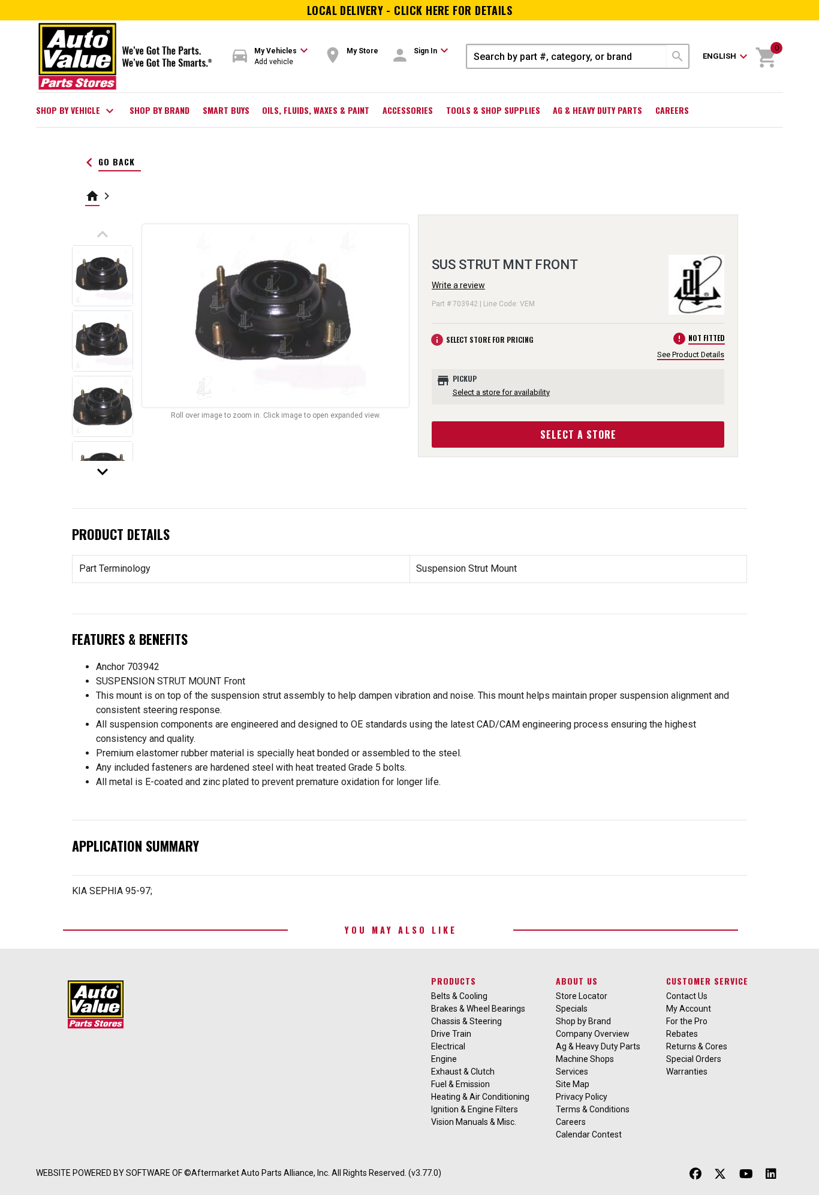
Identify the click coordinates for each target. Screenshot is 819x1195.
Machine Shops (585, 1059)
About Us (577, 980)
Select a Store (578, 434)
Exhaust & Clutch (463, 1071)
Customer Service (707, 980)
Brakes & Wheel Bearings (478, 1008)
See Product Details (690, 354)
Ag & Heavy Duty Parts (597, 110)
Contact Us (686, 996)
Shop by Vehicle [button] (76, 111)
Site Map (572, 1084)
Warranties (686, 1071)
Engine (444, 1059)
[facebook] (695, 1174)
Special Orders (693, 1059)
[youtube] (746, 1174)
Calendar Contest (589, 1134)
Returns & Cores (696, 1046)
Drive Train (451, 1034)
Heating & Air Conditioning (480, 1097)
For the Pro (686, 1021)
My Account (688, 1008)
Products (453, 980)
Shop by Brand (159, 110)
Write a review (458, 285)
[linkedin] (771, 1174)
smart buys (226, 110)
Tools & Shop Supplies (493, 110)
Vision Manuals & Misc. (473, 1122)
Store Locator (581, 996)
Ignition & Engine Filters (474, 1109)
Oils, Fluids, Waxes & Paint (315, 110)
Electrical (448, 1046)
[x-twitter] (720, 1174)
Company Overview (593, 1034)
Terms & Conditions (593, 1109)
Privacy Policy (581, 1097)
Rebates (682, 1034)
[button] (270, 57)
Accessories (408, 110)
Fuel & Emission (460, 1084)
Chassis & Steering (466, 1021)
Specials (572, 1008)
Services (572, 1071)
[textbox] (567, 56)
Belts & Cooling (459, 996)
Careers (672, 110)
